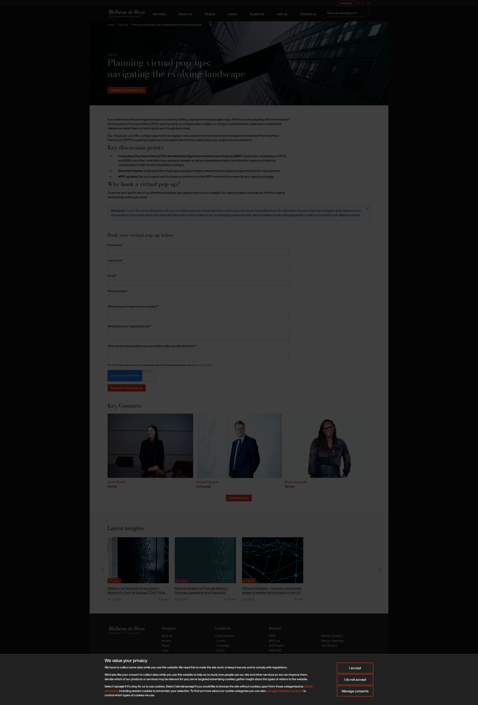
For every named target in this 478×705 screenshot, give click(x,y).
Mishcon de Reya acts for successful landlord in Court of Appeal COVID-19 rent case (138, 592)
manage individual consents (284, 691)
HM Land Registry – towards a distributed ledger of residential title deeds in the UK (272, 590)
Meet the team (238, 498)
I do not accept (355, 679)
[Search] (368, 14)
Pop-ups (123, 25)
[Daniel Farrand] (239, 445)
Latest (232, 13)
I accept (355, 667)
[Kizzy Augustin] (327, 445)
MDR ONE (275, 650)
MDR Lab (274, 640)
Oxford (221, 650)
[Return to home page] (126, 14)
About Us (166, 636)
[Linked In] (358, 3)
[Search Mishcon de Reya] (348, 13)
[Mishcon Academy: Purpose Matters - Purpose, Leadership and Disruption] (205, 560)
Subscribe (346, 3)
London (221, 640)
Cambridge (223, 645)
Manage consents (355, 691)
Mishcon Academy (332, 636)
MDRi (272, 636)
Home (111, 25)
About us (185, 13)
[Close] (367, 208)
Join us (282, 13)
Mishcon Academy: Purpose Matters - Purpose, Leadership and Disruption (202, 590)
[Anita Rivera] (150, 445)
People (210, 13)
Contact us (308, 13)
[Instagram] (363, 3)
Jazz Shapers (329, 645)
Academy (257, 13)
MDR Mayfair (276, 645)
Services (159, 13)
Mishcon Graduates (332, 640)
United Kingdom (224, 636)
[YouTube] (368, 3)
